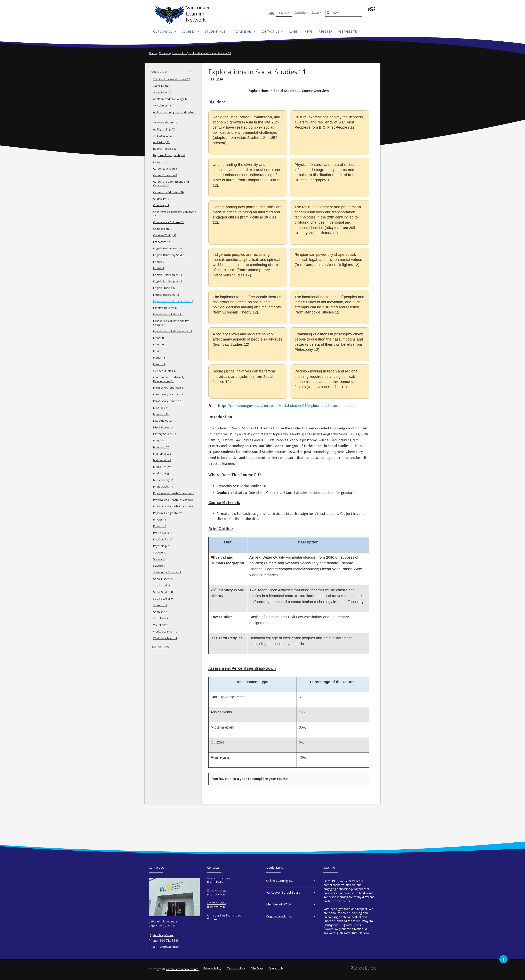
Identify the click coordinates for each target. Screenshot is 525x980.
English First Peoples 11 (167, 275)
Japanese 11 (161, 407)
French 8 (158, 338)
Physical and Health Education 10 (173, 493)
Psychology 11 (162, 546)
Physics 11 (159, 519)
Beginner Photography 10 (169, 155)
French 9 (158, 344)
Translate (300, 12)
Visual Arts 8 (160, 618)
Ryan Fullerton (218, 878)
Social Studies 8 (163, 592)
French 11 (159, 357)
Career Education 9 (165, 175)
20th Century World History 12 (171, 79)
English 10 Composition (167, 248)
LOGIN (293, 31)
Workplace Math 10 (165, 631)
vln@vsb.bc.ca (169, 947)
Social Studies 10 (163, 585)
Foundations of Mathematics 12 (172, 331)
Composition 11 (162, 229)
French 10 (159, 351)
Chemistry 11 (161, 198)
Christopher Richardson (225, 915)
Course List (159, 71)
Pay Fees (284, 13)
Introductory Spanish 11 (168, 401)
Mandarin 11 (161, 440)
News (308, 31)
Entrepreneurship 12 (166, 294)
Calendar (244, 31)
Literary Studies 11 (164, 434)
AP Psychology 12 (164, 129)
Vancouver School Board (283, 892)
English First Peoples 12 (167, 281)
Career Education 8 (165, 168)
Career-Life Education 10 (168, 192)
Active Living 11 (162, 85)
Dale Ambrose (217, 890)
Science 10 (159, 552)
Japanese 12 (161, 414)
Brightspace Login (279, 916)
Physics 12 (159, 526)
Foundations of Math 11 (168, 314)
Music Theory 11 (163, 480)
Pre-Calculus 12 (162, 539)
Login (315, 12)
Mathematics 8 (162, 453)
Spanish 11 (160, 605)
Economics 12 (161, 242)
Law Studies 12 (162, 420)
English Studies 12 (164, 288)
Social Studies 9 (163, 598)
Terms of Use (236, 968)
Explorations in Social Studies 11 (173, 301)
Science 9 (159, 565)
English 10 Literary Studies (169, 255)
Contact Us (270, 31)
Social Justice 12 (163, 579)
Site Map (257, 968)
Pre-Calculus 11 (162, 533)
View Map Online (163, 935)
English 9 (158, 268)
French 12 (159, 364)
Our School (163, 31)
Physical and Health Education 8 (173, 500)
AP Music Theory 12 (165, 122)
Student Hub (215, 31)
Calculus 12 (160, 162)
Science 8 (159, 559)
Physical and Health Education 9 (173, 506)
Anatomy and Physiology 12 (170, 99)
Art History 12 (161, 142)
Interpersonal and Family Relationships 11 (168, 379)
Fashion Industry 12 (165, 308)
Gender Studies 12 (164, 371)
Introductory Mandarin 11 (169, 394)
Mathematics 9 (162, 460)
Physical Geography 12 (167, 513)
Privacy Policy (212, 968)
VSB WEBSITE (347, 31)
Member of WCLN (278, 904)
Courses (189, 31)
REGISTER (325, 31)
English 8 (158, 262)
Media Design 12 (163, 473)
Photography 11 (163, 486)
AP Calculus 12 (162, 105)
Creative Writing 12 (164, 235)
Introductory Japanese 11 (168, 387)
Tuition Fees (160, 647)
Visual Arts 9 (160, 625)
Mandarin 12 (161, 447)
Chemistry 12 (161, 205)
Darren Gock (216, 903)
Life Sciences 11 (163, 427)
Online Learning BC (279, 880)
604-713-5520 (169, 940)
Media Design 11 (163, 467)
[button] (192, 71)
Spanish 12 (160, 612)
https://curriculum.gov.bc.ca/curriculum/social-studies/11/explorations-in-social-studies (286, 405)
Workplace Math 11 (165, 638)
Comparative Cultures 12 (168, 222)
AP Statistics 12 (162, 135)
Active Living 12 (162, 92)
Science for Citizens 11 (167, 572)
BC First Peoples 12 (165, 149)
